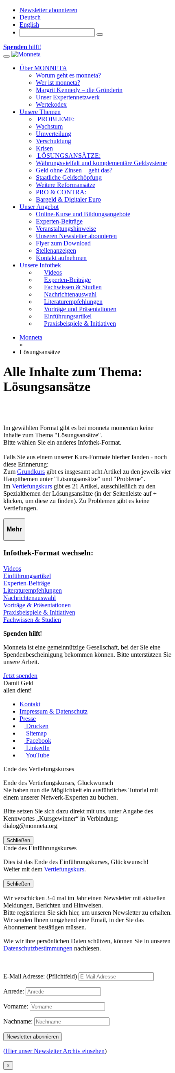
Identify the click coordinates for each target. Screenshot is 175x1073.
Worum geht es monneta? (68, 75)
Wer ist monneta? (58, 82)
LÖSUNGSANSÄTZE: (68, 155)
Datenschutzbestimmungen (37, 948)
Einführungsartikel (27, 575)
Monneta (31, 337)
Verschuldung (53, 141)
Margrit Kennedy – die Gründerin (79, 89)
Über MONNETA (43, 68)
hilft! (22, 46)
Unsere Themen (40, 111)
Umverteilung (53, 133)
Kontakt (30, 704)
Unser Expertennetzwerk (68, 97)
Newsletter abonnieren (48, 9)
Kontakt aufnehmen (61, 257)
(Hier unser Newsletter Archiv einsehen (54, 1050)
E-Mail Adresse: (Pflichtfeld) (40, 976)
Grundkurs (31, 471)
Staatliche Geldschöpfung (69, 177)
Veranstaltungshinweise (66, 228)
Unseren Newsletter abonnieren (76, 235)
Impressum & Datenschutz (54, 711)
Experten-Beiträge (59, 221)
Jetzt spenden (20, 675)
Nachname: (18, 1021)
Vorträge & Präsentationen (37, 605)
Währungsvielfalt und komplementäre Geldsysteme (101, 162)
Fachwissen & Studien (32, 619)
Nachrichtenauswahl (29, 597)
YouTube (36, 755)
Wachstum (49, 126)
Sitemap (35, 733)
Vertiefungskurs (32, 486)
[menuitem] (30, 17)
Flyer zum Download (63, 243)
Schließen (18, 840)
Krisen (44, 148)
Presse (28, 718)
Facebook (37, 740)
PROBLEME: (55, 119)
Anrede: (13, 991)
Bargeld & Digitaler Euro (68, 199)
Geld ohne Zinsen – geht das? (74, 170)
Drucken (36, 726)
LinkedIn (37, 747)
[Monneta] (26, 54)
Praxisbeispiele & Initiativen (39, 612)
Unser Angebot (39, 206)
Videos (12, 568)
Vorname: (15, 1006)
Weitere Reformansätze (65, 184)
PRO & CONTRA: (61, 192)
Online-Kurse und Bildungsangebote (83, 214)
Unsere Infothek (40, 265)
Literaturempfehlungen (32, 590)
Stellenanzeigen (56, 250)
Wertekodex (51, 104)
